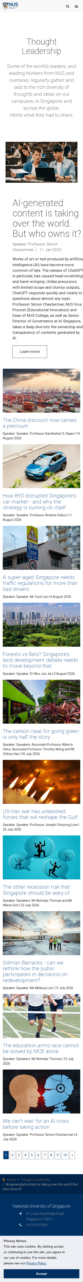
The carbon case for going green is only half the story (41, 734)
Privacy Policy (36, 1263)
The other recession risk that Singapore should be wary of (36, 890)
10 (65, 1155)
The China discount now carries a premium (40, 423)
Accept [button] (41, 1273)
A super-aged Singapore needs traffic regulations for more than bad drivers (40, 583)
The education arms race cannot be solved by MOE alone (41, 1048)
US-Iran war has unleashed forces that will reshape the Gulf (40, 814)
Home (11, 1180)
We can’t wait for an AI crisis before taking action (36, 1124)
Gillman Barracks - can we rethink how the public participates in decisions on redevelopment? (35, 972)
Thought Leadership (35, 1180)
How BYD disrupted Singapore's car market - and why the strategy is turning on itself (39, 501)
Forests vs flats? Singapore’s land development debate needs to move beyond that (40, 660)
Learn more (30, 351)
